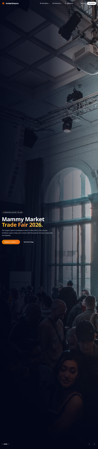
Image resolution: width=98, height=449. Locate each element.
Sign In (83, 3)
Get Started (92, 3)
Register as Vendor (10, 242)
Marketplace (45, 3)
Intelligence (70, 3)
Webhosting (57, 3)
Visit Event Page (28, 242)
